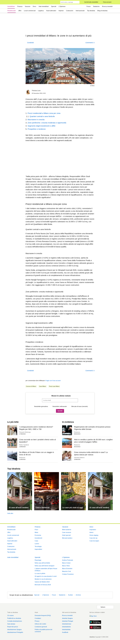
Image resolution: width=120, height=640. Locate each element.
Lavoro (37, 543)
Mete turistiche (66, 529)
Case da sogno (94, 541)
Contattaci (38, 618)
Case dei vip (93, 538)
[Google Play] (95, 622)
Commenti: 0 (89, 43)
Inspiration (93, 529)
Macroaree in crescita (36, 120)
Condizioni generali (41, 626)
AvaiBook (65, 632)
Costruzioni (69, 10)
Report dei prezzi (12, 626)
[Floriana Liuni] (28, 92)
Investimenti (38, 538)
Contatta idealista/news (14, 621)
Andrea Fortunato (67, 560)
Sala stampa (11, 624)
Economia (38, 535)
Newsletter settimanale (60, 406)
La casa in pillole (40, 573)
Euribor (70, 595)
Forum (89, 6)
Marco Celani (66, 563)
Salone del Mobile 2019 (42, 582)
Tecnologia (38, 546)
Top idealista (91, 10)
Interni (91, 532)
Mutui (36, 532)
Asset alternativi (51, 10)
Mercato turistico (67, 538)
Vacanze (27, 6)
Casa (36, 541)
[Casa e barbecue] (46, 491)
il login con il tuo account (53, 380)
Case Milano (42, 386)
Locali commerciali (30, 10)
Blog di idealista (102, 10)
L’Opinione (62, 6)
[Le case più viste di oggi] (73, 491)
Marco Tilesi (66, 565)
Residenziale (11, 10)
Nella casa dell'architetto (42, 563)
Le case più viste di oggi (72, 508)
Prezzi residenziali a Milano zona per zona (44, 113)
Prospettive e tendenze (37, 129)
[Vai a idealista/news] (9, 2)
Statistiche (96, 6)
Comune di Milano (31, 386)
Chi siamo (10, 615)
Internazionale (80, 10)
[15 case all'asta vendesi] (19, 491)
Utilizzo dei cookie (40, 624)
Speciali (53, 6)
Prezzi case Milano (54, 386)
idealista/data (66, 629)
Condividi (30, 43)
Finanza (19, 6)
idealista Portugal (67, 621)
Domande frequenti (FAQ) (43, 615)
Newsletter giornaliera (41, 406)
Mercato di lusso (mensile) (79, 406)
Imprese (61, 10)
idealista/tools (66, 626)
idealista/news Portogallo (15, 632)
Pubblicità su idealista (14, 618)
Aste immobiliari (44, 6)
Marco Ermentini (67, 568)
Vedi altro (10, 513)
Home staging (94, 535)
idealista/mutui (66, 624)
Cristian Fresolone (68, 574)
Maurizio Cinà (66, 571)
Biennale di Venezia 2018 (43, 584)
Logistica (41, 10)
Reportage (38, 560)
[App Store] (95, 617)
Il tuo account (107, 2)
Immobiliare (11, 6)
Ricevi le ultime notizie (61, 396)
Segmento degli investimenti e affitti (41, 126)
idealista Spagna (67, 618)
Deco (34, 6)
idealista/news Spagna (14, 629)
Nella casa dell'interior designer (44, 565)
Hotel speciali (66, 535)
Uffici (19, 10)
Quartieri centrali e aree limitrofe (42, 116)
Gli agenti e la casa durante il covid (45, 576)
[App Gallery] (95, 627)
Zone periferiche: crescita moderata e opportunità (47, 123)
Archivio (78, 595)
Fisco (36, 529)
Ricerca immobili (107, 6)
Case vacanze (66, 532)
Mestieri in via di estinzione (43, 579)
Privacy (37, 621)
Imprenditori (38, 549)
